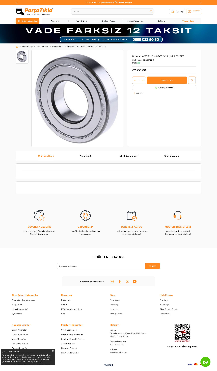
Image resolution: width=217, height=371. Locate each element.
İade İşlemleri (116, 314)
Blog (63, 314)
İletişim (161, 21)
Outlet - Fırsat (108, 21)
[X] (127, 281)
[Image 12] (182, 333)
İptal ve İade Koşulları (70, 353)
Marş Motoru (17, 304)
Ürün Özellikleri (46, 156)
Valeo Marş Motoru (20, 344)
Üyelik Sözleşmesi (69, 330)
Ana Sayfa (164, 300)
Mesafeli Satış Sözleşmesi (72, 334)
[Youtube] (134, 281)
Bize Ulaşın (164, 304)
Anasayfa (55, 21)
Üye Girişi (114, 304)
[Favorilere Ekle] (192, 80)
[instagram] (112, 281)
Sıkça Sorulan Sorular (169, 309)
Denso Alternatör (19, 348)
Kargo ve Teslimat (69, 348)
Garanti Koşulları (68, 344)
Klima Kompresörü (20, 309)
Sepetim (114, 309)
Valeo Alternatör (19, 339)
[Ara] (151, 11)
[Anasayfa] (17, 46)
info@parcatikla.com (118, 352)
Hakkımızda (66, 300)
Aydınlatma (17, 314)
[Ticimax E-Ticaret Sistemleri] (108, 365)
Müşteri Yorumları (135, 21)
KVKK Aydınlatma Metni (71, 309)
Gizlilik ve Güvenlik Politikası (73, 339)
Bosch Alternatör (19, 330)
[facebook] (119, 281)
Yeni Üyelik (115, 300)
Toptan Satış (188, 21)
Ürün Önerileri (171, 156)
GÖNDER (152, 266)
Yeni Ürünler (81, 21)
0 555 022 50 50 (116, 344)
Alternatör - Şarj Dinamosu (23, 300)
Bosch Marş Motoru (20, 334)
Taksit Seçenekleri (128, 156)
